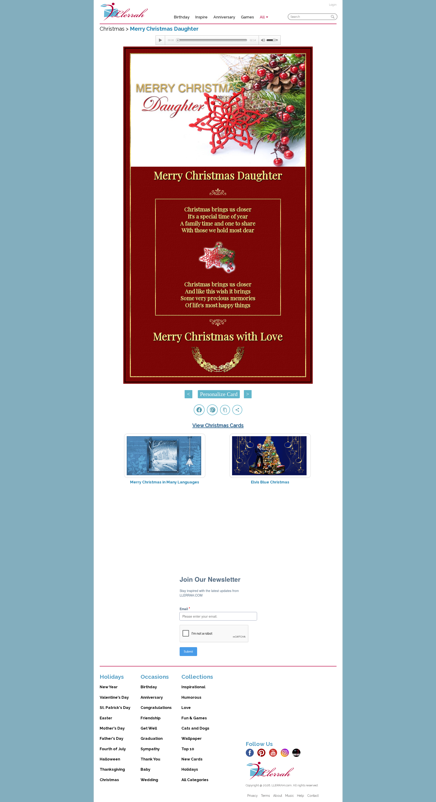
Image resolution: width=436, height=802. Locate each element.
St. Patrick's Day (115, 707)
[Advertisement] (218, 524)
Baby (145, 769)
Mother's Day (112, 728)
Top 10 (187, 749)
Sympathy (150, 749)
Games (247, 17)
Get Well (149, 728)
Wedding (149, 779)
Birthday (181, 17)
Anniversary (224, 17)
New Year (109, 687)
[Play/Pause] (160, 40)
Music (289, 795)
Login (333, 4)
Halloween (110, 759)
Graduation (152, 738)
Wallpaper (191, 738)
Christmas (109, 779)
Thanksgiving (112, 769)
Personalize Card (219, 394)
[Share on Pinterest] (212, 409)
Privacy (252, 795)
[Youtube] (274, 752)
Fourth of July (113, 749)
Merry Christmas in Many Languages (164, 482)
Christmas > (115, 28)
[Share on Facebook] (199, 409)
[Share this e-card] (237, 410)
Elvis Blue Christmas (270, 482)
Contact (313, 795)
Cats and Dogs (195, 728)
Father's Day (111, 738)
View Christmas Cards (218, 425)
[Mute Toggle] (263, 40)
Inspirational (193, 687)
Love (186, 707)
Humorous (191, 697)
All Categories (194, 779)
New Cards (192, 759)
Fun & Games (194, 718)
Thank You (150, 759)
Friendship (151, 718)
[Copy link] (225, 410)
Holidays (189, 769)
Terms (265, 795)
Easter (106, 718)
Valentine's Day (114, 697)
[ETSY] (297, 752)
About (277, 795)
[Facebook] (251, 752)
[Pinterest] (262, 752)
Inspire (201, 17)
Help (300, 795)
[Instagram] (286, 752)
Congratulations (156, 707)
